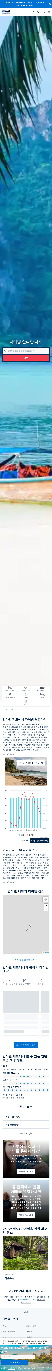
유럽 (5, 1325)
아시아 (29, 1331)
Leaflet (46, 952)
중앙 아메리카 (9, 1331)
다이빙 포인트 (25, 984)
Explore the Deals (25, 5)
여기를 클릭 (11, 1369)
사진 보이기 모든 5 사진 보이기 (31, 763)
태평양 (29, 1337)
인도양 (5, 1337)
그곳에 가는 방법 (13, 1117)
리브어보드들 (11, 984)
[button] (26, 930)
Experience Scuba (28, 1299)
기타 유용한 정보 (13, 1125)
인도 (7, 709)
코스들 (41, 984)
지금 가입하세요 (26, 1215)
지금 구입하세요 (26, 1171)
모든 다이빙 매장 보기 (26, 1045)
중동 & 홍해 (31, 1325)
